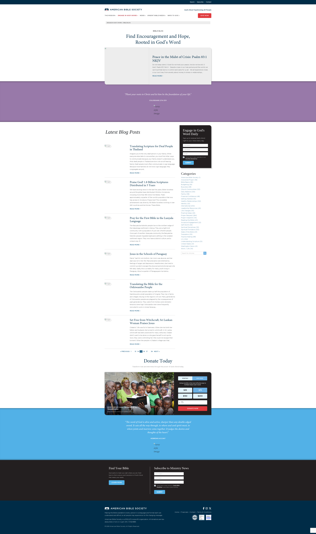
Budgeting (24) (186, 184)
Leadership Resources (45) (191, 208)
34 (152, 351)
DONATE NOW (192, 408)
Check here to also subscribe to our (195, 158)
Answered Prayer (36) (189, 180)
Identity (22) (185, 203)
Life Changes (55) (187, 210)
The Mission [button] (110, 15)
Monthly (185, 378)
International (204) (188, 206)
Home (177, 512)
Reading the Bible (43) (189, 220)
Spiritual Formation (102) (190, 229)
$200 (200, 396)
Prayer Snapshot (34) (189, 218)
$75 (200, 390)
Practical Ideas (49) (188, 213)
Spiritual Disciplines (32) (190, 227)
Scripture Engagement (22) (191, 222)
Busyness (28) (186, 187)
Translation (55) (186, 234)
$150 (185, 396)
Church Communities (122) (190, 189)
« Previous (125, 351)
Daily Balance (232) (188, 191)
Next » (157, 351)
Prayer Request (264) (189, 215)
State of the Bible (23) (189, 232)
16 (144, 351)
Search (192, 2)
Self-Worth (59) (186, 225)
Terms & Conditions (204, 512)
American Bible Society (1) (190, 177)
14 (138, 351)
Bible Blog (127, 22)
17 (147, 351)
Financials (184, 512)
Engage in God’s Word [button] (127, 15)
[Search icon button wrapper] (204, 253)
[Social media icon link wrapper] (203, 508)
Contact (208, 2)
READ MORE (157, 76)
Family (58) (185, 194)
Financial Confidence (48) (190, 196)
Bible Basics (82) (187, 182)
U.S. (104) (184, 239)
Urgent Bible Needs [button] (156, 15)
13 (135, 351)
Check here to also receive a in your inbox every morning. (168, 486)
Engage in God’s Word (114, 22)
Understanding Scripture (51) (191, 241)
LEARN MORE (116, 482)
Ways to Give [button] (173, 15)
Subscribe (200, 2)
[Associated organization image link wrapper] (195, 517)
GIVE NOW (204, 15)
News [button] (142, 15)
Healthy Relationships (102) (191, 201)
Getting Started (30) (188, 199)
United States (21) (187, 244)
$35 (185, 390)
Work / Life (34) (187, 248)
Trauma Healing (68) (188, 237)
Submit (188, 163)
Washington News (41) (189, 246)
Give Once (199, 378)
